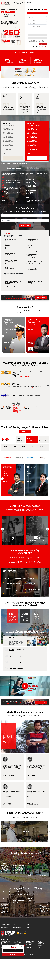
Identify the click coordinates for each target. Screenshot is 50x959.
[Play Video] (25, 686)
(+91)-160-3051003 (19, 3)
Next (47, 336)
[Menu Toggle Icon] (48, 3)
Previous (2, 336)
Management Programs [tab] (14, 168)
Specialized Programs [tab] (33, 168)
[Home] (6, 3)
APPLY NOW (37, 157)
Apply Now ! (13, 954)
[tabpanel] (25, 72)
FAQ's (39, 924)
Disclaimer (40, 926)
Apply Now (40, 297)
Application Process (29, 926)
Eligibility (27, 924)
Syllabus (27, 927)
